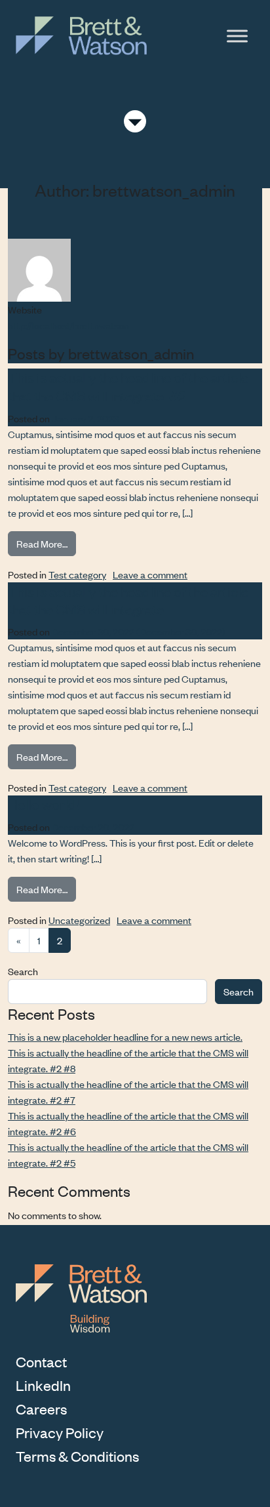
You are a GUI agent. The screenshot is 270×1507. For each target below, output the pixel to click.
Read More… (46, 543)
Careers (41, 1408)
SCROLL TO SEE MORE (135, 121)
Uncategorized (79, 920)
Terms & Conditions (77, 1456)
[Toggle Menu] (237, 36)
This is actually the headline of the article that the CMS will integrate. (128, 600)
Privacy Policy (60, 1432)
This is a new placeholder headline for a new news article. (125, 1036)
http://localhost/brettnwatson (68, 325)
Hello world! (43, 804)
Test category (77, 574)
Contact (41, 1361)
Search (23, 971)
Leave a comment (150, 574)
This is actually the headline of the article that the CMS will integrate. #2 (128, 386)
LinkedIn (43, 1385)
